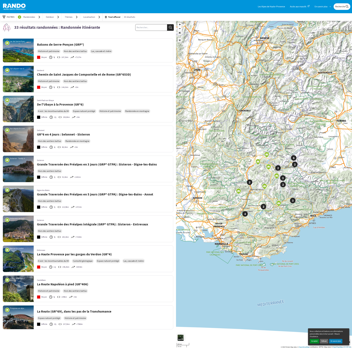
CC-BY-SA (347, 347)
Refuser (324, 341)
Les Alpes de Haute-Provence (271, 6)
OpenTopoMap (338, 347)
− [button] (180, 28)
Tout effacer (114, 17)
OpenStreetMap (304, 347)
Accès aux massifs (298, 6)
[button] (180, 33)
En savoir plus (336, 341)
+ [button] (180, 24)
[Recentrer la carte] (180, 40)
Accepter (314, 341)
